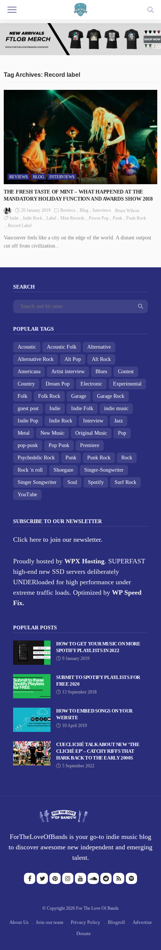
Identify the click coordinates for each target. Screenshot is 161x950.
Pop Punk (59, 445)
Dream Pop (58, 384)
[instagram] (67, 878)
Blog (38, 176)
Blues (101, 371)
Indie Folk (82, 408)
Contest (126, 371)
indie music (116, 408)
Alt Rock (101, 359)
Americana (29, 371)
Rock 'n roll (30, 470)
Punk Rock (136, 218)
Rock (126, 457)
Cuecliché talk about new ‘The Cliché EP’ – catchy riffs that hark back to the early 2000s (98, 751)
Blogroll (116, 922)
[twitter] (42, 878)
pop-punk (28, 445)
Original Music (91, 433)
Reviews (18, 176)
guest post (28, 408)
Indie (14, 218)
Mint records (72, 218)
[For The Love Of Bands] (80, 9)
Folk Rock (49, 396)
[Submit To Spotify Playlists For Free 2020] (32, 686)
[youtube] (80, 878)
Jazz (118, 421)
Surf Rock (125, 482)
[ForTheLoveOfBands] (63, 814)
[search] (150, 9)
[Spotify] (131, 878)
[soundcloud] (93, 878)
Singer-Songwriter (104, 470)
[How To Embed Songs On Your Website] (32, 720)
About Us (18, 922)
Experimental (127, 384)
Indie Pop (28, 421)
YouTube (27, 494)
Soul (72, 482)
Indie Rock (32, 218)
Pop (122, 433)
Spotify (96, 482)
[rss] (118, 878)
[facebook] (29, 878)
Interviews (62, 176)
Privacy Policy (85, 922)
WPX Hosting (84, 561)
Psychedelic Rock (36, 457)
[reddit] (106, 878)
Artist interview (68, 371)
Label (51, 218)
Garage (78, 396)
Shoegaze (63, 470)
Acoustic (27, 347)
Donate (83, 933)
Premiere (89, 445)
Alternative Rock (36, 359)
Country (26, 384)
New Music (52, 433)
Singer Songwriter (37, 482)
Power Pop (99, 218)
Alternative (99, 347)
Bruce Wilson (127, 210)
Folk (22, 396)
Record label (19, 225)
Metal (24, 433)
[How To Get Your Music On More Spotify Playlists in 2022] (32, 653)
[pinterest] (55, 878)
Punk (117, 218)
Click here (27, 539)
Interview (93, 421)
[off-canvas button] (11, 9)
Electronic (91, 384)
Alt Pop (72, 359)
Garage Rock (110, 396)
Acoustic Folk (61, 347)
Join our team (49, 922)
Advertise (142, 922)
